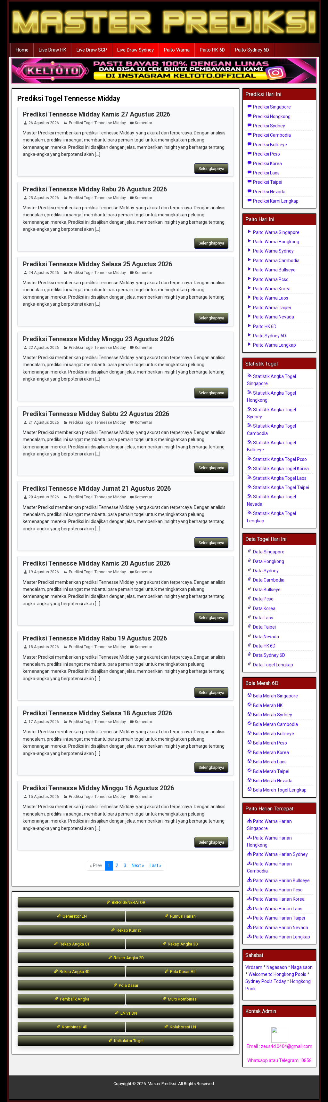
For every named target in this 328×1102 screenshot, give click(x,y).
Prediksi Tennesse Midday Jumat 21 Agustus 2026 (97, 488)
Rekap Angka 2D (128, 957)
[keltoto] (164, 71)
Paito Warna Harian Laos (277, 908)
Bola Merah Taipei (270, 771)
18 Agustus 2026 (44, 647)
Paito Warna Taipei (271, 307)
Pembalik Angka (74, 999)
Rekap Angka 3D (182, 944)
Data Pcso (263, 598)
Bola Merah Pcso (269, 742)
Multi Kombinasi (182, 999)
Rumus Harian (182, 916)
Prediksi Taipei (267, 182)
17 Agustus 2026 (44, 722)
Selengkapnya (211, 168)
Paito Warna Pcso (270, 279)
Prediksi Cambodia (271, 135)
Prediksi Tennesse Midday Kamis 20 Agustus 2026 (96, 563)
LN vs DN (128, 1013)
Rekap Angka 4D (74, 971)
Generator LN (74, 916)
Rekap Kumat (128, 930)
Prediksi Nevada (268, 191)
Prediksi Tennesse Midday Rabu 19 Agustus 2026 (95, 638)
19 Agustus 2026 (44, 572)
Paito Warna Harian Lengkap (281, 936)
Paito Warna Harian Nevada (280, 927)
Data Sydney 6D (268, 655)
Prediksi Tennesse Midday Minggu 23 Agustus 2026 (98, 339)
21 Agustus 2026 (44, 422)
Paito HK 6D (212, 50)
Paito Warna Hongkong (275, 241)
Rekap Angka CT (74, 944)
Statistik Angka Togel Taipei (280, 487)
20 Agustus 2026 (44, 497)
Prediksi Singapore (271, 106)
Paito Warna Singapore (275, 232)
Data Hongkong (268, 561)
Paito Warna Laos (270, 298)
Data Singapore (268, 551)
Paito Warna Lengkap (274, 345)
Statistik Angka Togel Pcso (279, 459)
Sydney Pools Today (265, 981)
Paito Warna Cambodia (275, 260)
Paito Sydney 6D (252, 50)
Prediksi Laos (266, 172)
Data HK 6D (263, 645)
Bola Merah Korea (270, 752)
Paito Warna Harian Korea (278, 899)
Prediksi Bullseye (269, 144)
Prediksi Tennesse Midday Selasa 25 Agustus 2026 (97, 264)
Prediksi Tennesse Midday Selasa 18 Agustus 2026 (97, 713)
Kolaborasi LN (182, 1027)
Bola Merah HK (267, 705)
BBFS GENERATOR (128, 902)
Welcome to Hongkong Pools (277, 974)
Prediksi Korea (267, 163)
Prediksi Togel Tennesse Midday (68, 98)
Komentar (143, 123)
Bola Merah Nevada (272, 780)
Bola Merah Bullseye (273, 733)
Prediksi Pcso (266, 154)
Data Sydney (265, 570)
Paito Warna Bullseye (274, 269)
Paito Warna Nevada (273, 316)
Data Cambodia (268, 580)
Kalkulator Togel (128, 1040)
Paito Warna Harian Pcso (277, 889)
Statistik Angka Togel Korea (280, 468)
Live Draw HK (52, 50)
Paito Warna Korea (271, 288)
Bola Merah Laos (269, 761)
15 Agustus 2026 (44, 796)
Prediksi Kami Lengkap (275, 201)
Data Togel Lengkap (272, 664)
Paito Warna (177, 50)
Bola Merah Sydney (272, 714)
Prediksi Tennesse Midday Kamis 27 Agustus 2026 (96, 114)
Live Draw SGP (92, 50)
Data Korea (263, 608)
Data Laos (262, 617)
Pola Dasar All (182, 971)
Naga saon (302, 967)
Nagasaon (276, 967)
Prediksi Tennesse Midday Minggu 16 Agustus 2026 (98, 788)
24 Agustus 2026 (44, 272)
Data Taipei (264, 627)
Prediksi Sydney (268, 125)
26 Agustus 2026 (44, 123)
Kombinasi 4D (74, 1027)
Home (22, 50)
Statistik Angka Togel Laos (279, 478)
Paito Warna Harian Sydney (280, 854)
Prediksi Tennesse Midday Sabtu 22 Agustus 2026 (96, 414)
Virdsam (253, 967)
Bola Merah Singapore (275, 695)
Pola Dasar (128, 985)
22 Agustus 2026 (44, 347)
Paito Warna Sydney (273, 250)
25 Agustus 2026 (44, 198)
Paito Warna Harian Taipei (278, 918)
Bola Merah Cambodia (275, 724)
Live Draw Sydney (135, 50)
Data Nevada (265, 636)
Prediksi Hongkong (271, 116)
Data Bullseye (266, 589)
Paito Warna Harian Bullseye (281, 880)
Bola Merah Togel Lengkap (279, 789)
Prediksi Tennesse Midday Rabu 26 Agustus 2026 (95, 189)
